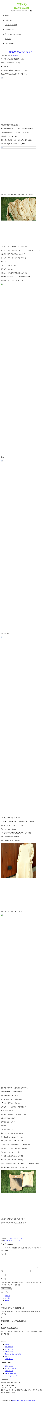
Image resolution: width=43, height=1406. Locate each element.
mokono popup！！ (11, 1376)
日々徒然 (7, 1298)
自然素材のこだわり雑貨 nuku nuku (23, 1400)
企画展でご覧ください (21, 51)
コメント (4, 1254)
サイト (3, 1278)
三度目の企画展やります (14, 1238)
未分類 (7, 1300)
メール (3, 1275)
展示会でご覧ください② (12, 1240)
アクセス (8, 39)
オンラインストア (11, 25)
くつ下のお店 (9, 29)
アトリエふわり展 (10, 1368)
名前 (2, 1271)
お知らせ (7, 1296)
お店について (9, 20)
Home (7, 15)
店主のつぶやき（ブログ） (14, 34)
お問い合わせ (9, 43)
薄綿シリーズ (9, 1371)
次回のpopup (9, 1366)
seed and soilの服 (10, 1373)
